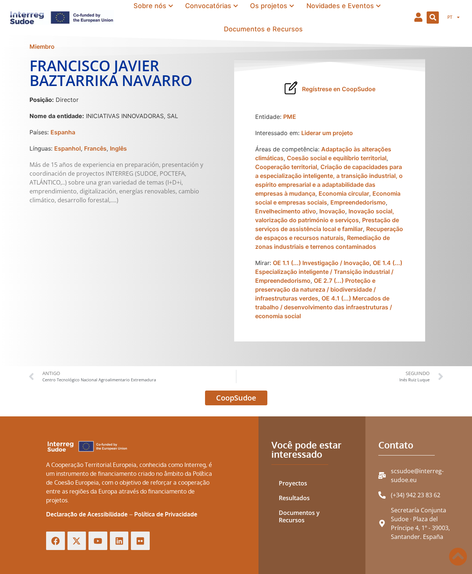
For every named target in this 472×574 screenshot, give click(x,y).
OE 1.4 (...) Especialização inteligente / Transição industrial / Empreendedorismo (328, 271)
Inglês (118, 148)
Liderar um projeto (327, 133)
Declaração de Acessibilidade (87, 514)
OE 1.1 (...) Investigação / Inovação (321, 263)
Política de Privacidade (165, 514)
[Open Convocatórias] (235, 5)
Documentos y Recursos (299, 516)
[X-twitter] (76, 541)
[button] (433, 17)
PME (289, 116)
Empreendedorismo (358, 202)
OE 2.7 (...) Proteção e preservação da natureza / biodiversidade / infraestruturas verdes (315, 289)
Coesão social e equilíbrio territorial (336, 158)
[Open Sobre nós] (170, 5)
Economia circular (344, 193)
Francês (95, 148)
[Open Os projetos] (291, 5)
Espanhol (67, 148)
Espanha (63, 132)
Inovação (332, 211)
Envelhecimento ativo (285, 211)
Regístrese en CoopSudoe (338, 89)
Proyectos (293, 483)
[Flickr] (140, 541)
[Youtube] (97, 541)
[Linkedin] (119, 541)
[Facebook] (55, 541)
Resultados (294, 498)
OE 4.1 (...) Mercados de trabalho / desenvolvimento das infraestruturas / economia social (323, 307)
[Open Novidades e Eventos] (378, 5)
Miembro (42, 46)
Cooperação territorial (286, 167)
